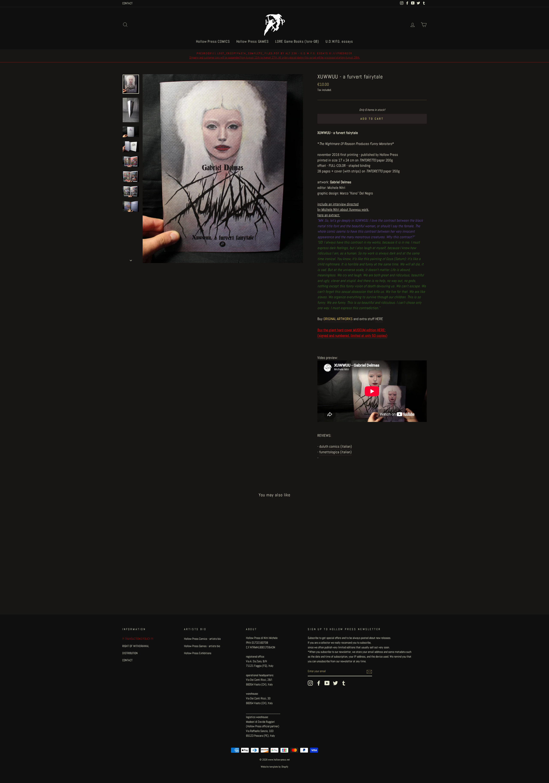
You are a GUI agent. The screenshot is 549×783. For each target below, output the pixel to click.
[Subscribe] (369, 671)
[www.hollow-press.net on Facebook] (318, 683)
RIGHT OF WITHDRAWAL (135, 646)
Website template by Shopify (274, 766)
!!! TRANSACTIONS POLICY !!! (137, 639)
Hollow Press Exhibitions (197, 653)
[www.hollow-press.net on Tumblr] (343, 683)
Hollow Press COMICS (213, 41)
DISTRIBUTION (130, 653)
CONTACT (127, 3)
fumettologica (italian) (335, 452)
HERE (379, 318)
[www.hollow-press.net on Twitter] (335, 683)
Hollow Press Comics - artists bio (202, 639)
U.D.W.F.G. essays (339, 41)
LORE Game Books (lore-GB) (297, 41)
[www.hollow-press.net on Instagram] (310, 683)
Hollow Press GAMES (252, 41)
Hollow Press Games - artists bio (202, 646)
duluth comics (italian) (335, 446)
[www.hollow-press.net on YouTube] (327, 683)
